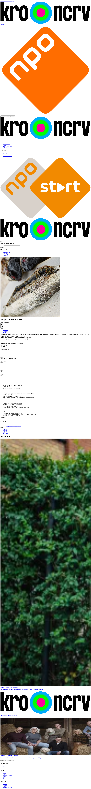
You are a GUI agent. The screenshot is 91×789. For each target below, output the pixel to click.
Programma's (5, 331)
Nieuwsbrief (5, 255)
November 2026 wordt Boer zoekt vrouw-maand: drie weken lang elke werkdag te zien (22, 758)
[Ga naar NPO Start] (45, 217)
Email (4, 432)
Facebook (5, 429)
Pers (4, 774)
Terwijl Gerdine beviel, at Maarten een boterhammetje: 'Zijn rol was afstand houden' (22, 689)
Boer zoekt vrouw (9, 755)
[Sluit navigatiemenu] (0, 241)
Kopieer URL (5, 433)
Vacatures (5, 767)
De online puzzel (6, 252)
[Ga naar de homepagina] (45, 23)
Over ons (5, 766)
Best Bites (5, 332)
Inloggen (10, 116)
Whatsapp (5, 430)
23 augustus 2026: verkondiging (8, 715)
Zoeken (1, 246)
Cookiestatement (6, 778)
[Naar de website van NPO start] (45, 114)
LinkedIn (5, 431)
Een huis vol (5, 254)
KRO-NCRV (5, 330)
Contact (4, 773)
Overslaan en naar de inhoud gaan (7, 1)
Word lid (2, 24)
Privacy (4, 776)
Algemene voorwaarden (7, 775)
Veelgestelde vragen (7, 777)
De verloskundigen (9, 687)
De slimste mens (6, 253)
